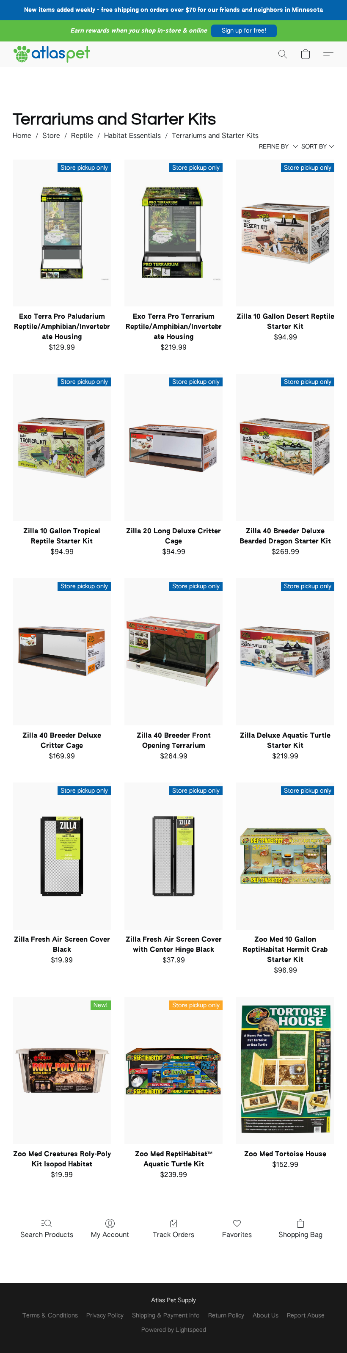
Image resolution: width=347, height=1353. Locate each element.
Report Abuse (306, 1316)
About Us (265, 1316)
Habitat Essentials (132, 136)
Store (51, 136)
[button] (244, 31)
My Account (110, 1235)
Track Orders (173, 1235)
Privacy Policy (105, 1316)
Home (22, 136)
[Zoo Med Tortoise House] (285, 1070)
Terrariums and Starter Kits (215, 136)
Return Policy (226, 1316)
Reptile (82, 136)
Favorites (237, 1235)
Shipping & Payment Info (166, 1316)
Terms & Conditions (50, 1316)
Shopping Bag (300, 1235)
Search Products (46, 1235)
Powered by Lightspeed (173, 1330)
